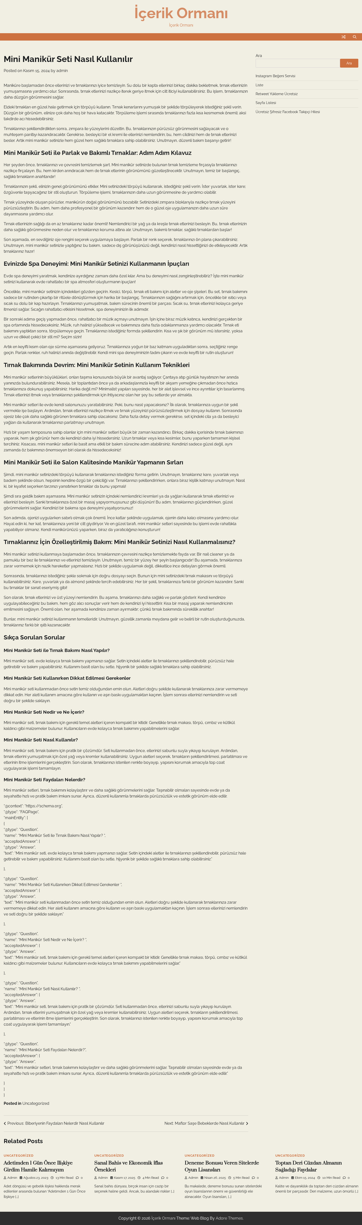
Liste (259, 85)
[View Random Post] (343, 36)
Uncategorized (35, 1103)
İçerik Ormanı (181, 13)
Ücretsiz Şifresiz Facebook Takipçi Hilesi (288, 112)
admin (62, 70)
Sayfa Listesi (266, 103)
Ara (259, 55)
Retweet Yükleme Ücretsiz (277, 94)
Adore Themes (229, 1218)
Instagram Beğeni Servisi (275, 76)
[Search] (354, 37)
